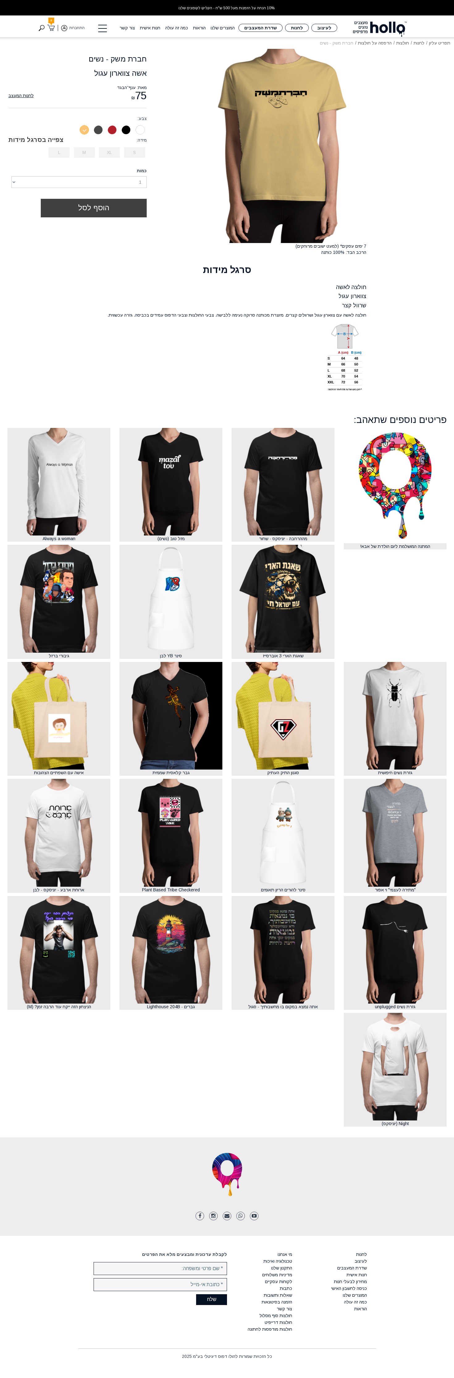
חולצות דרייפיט (278, 1322)
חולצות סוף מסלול (275, 1315)
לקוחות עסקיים (278, 1281)
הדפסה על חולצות (375, 43)
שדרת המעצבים (260, 27)
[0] (51, 28)
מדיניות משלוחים (277, 1274)
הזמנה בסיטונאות (277, 1301)
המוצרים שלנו (223, 27)
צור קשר (127, 27)
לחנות (297, 27)
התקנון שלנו (281, 1267)
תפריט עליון (439, 43)
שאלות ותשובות (278, 1295)
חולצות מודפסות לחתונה (270, 1329)
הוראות (199, 27)
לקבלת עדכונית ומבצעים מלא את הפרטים (184, 1254)
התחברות (77, 28)
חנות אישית (150, 27)
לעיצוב (324, 27)
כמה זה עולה (176, 27)
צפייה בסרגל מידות (35, 139)
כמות (142, 170)
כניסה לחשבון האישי (349, 1288)
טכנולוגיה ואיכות (277, 1261)
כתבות (286, 1288)
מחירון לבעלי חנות (350, 1281)
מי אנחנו (285, 1254)
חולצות (402, 43)
